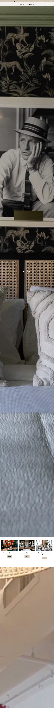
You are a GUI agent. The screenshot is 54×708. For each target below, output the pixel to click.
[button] (8, 4)
